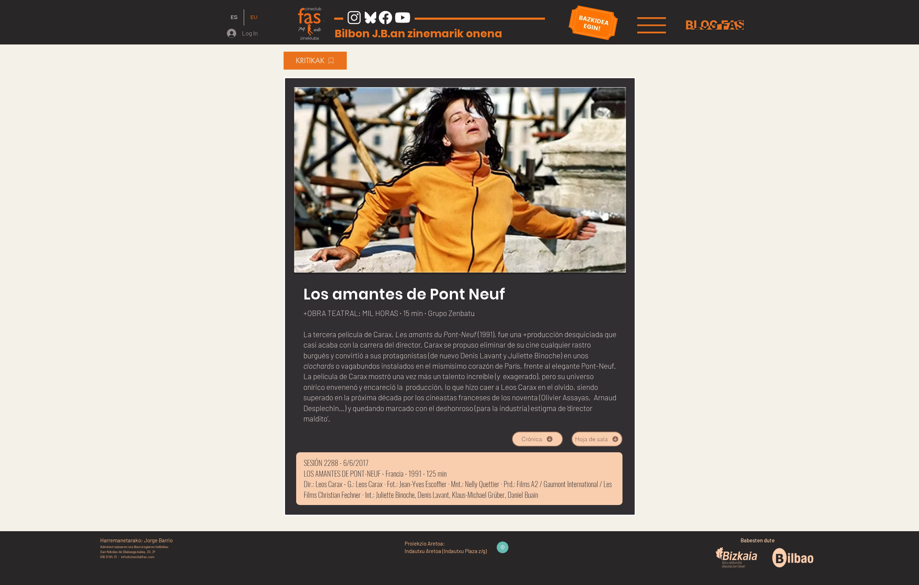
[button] (651, 25)
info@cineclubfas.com (137, 557)
